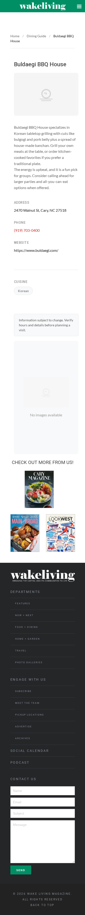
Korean (23, 291)
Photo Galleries (28, 662)
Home (14, 36)
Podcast (20, 762)
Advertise (23, 726)
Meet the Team (27, 703)
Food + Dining (26, 627)
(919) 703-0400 (27, 230)
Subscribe (23, 691)
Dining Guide (36, 36)
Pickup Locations (29, 714)
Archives (22, 738)
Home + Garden (27, 639)
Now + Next (24, 615)
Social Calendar (29, 751)
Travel (20, 650)
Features (22, 603)
